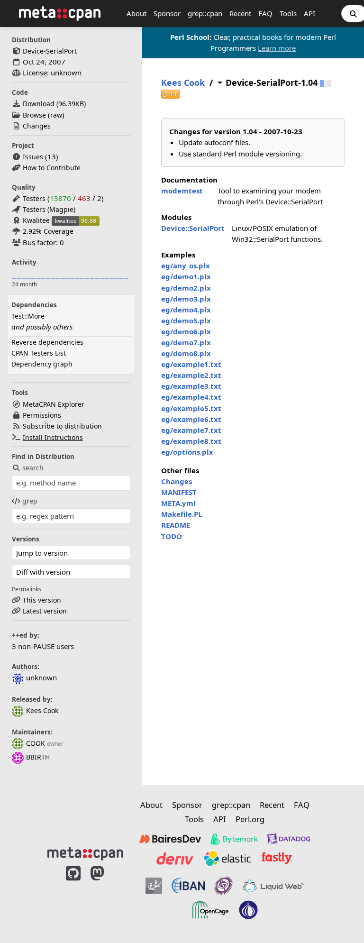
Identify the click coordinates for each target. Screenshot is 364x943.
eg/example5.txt (191, 408)
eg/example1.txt (191, 364)
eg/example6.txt (191, 419)
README (175, 525)
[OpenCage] (210, 909)
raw (56, 114)
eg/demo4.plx (186, 309)
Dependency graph (42, 363)
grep (29, 500)
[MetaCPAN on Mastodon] (106, 897)
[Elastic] (227, 858)
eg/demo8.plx (186, 353)
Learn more (277, 48)
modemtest (182, 190)
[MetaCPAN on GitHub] (73, 897)
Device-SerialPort (50, 50)
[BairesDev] (170, 839)
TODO (171, 536)
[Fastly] (276, 858)
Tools (288, 13)
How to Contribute (52, 167)
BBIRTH (38, 756)
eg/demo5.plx (186, 320)
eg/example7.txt (191, 430)
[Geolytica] (154, 886)
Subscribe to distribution (62, 425)
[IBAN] (188, 886)
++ (170, 94)
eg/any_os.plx (185, 265)
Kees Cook (42, 710)
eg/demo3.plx (186, 298)
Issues (33, 156)
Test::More (28, 315)
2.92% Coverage (48, 231)
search (33, 467)
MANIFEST (179, 492)
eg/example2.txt (191, 375)
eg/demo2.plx (186, 288)
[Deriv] (175, 858)
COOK (35, 743)
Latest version (45, 610)
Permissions (42, 415)
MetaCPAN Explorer (53, 404)
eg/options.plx (187, 452)
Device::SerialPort (193, 228)
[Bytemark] (234, 839)
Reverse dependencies (47, 342)
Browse (34, 114)
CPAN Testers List (38, 352)
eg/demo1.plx (186, 276)
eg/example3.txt (191, 386)
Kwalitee (36, 220)
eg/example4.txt (191, 397)
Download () (54, 103)
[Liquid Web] (273, 886)
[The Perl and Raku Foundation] (248, 909)
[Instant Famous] (223, 886)
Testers (34, 198)
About (136, 13)
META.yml (178, 503)
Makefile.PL (181, 514)
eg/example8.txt (191, 441)
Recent (240, 13)
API (309, 13)
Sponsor (167, 13)
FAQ (265, 13)
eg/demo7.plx (186, 342)
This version (42, 599)
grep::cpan (205, 13)
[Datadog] (288, 839)
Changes (37, 125)
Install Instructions (53, 437)
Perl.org (250, 819)
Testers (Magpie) (49, 209)
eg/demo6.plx (186, 331)
